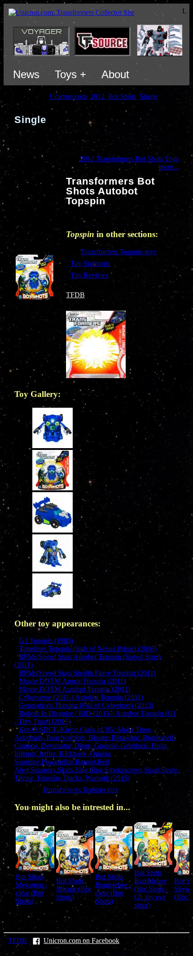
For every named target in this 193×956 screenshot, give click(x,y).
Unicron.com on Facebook (81, 940)
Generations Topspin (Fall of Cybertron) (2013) (86, 705)
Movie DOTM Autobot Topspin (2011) (74, 689)
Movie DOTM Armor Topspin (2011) (72, 681)
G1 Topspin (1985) (46, 640)
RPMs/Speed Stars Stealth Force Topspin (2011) (87, 673)
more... (169, 167)
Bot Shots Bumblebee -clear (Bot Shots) (113, 889)
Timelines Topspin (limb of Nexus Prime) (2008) (88, 648)
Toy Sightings (90, 263)
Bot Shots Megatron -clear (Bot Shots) (31, 889)
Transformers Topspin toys (118, 252)
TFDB (75, 295)
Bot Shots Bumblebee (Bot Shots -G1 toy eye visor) (151, 889)
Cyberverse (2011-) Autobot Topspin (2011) (81, 697)
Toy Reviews (89, 275)
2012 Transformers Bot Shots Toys (129, 159)
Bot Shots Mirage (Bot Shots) (73, 889)
